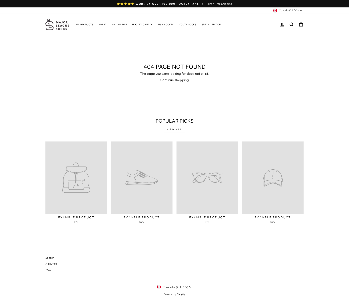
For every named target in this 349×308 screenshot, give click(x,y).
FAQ (48, 269)
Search (49, 257)
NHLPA (102, 24)
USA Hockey (166, 24)
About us (51, 263)
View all (174, 129)
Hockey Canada (142, 24)
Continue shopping (174, 80)
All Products (84, 24)
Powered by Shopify (174, 294)
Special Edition (211, 24)
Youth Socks (187, 24)
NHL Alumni (119, 24)
